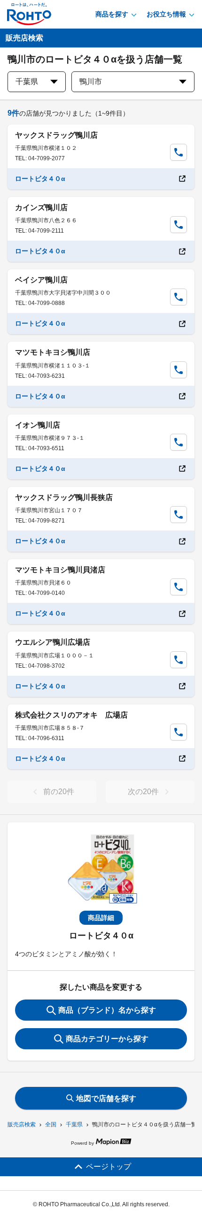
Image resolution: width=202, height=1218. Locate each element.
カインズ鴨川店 (41, 207)
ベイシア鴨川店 (41, 280)
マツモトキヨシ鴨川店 (52, 352)
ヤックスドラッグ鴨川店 (56, 135)
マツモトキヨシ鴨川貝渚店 (60, 570)
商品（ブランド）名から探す (107, 1010)
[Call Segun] (178, 152)
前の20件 (58, 792)
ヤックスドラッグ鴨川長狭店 (64, 497)
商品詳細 (101, 917)
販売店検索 (22, 1124)
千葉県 (74, 1124)
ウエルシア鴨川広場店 (52, 642)
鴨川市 (90, 82)
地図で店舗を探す (106, 1098)
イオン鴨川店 (37, 425)
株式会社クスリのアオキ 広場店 (71, 715)
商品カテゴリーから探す (107, 1039)
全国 (50, 1124)
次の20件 (143, 792)
